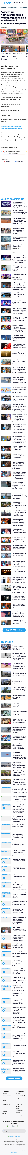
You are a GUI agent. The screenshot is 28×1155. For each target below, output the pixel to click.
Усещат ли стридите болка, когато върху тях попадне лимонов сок (19, 212)
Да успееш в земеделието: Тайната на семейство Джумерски (19, 963)
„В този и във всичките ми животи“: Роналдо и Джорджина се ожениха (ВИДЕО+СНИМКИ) (19, 311)
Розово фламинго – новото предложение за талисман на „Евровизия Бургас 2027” (19, 205)
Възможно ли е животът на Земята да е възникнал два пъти (19, 238)
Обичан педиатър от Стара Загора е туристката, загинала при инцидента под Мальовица (19, 656)
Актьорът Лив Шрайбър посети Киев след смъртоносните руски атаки (19, 853)
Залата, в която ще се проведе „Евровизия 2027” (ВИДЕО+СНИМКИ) (19, 294)
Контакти (13, 1142)
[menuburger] (2, 2)
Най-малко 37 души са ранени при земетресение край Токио (18, 1062)
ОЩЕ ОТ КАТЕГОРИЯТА (14, 630)
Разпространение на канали (9, 1141)
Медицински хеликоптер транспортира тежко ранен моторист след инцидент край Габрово (19, 755)
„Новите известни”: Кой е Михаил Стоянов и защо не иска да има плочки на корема (19, 319)
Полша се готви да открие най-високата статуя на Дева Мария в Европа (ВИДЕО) (19, 496)
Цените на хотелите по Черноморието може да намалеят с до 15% (19, 903)
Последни (5, 1093)
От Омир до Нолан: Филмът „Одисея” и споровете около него (19, 353)
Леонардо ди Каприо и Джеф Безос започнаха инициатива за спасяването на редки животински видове (19, 408)
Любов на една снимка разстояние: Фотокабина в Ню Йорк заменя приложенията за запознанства (19, 286)
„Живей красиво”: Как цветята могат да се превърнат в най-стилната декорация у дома (19, 371)
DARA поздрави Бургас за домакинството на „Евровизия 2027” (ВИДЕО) (19, 268)
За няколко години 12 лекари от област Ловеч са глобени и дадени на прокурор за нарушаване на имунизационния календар (19, 990)
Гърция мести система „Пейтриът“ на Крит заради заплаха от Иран (19, 689)
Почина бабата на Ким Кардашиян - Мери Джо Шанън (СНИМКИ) (19, 571)
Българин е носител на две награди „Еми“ (19, 554)
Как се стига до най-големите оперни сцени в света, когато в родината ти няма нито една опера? (19, 465)
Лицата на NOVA (20, 1095)
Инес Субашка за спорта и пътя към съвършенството (17, 945)
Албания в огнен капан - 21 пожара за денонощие (19, 697)
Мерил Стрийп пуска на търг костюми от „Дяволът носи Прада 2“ (19, 345)
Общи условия (19, 1142)
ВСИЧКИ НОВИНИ (14, 1078)
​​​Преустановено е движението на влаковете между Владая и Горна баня (18, 746)
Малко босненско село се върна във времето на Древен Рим (19, 448)
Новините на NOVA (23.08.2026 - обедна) (18, 875)
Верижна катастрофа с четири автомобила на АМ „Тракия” (19, 713)
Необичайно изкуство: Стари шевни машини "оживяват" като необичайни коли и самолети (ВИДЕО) (19, 1037)
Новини (15, 2)
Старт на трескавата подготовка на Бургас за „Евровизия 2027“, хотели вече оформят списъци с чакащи (19, 259)
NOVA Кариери (20, 1112)
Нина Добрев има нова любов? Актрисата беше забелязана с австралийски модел (19, 580)
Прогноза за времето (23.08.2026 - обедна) (18, 859)
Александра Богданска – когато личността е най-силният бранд (19, 547)
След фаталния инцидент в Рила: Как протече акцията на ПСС (18, 1054)
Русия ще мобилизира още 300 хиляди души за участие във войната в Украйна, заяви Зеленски (19, 790)
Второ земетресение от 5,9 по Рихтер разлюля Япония (18, 681)
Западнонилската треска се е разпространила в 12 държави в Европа (18, 666)
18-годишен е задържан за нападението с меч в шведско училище (19, 737)
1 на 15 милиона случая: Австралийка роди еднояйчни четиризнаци (19, 539)
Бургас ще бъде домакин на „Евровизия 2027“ (19, 302)
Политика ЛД (12, 1144)
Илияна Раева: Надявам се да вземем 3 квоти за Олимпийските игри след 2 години (19, 954)
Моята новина (6, 1098)
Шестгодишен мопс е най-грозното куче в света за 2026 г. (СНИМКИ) (18, 231)
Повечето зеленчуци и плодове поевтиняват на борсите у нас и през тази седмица (19, 799)
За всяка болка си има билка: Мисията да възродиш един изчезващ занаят (18, 938)
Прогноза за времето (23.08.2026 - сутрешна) (19, 1044)
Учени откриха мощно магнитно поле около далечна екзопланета (19, 597)
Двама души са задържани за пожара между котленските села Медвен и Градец (18, 765)
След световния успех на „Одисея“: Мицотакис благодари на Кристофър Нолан (19, 513)
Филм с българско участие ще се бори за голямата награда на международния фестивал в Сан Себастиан (19, 486)
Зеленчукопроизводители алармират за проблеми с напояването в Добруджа (19, 1010)
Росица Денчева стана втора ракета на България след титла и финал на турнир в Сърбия (19, 221)
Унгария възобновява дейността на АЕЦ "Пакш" (18, 826)
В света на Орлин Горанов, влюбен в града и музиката (19, 622)
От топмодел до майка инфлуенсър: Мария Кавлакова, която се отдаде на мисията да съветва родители (19, 439)
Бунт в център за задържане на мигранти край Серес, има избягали (19, 819)
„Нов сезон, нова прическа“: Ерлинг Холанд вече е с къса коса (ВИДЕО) (18, 647)
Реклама (8, 1139)
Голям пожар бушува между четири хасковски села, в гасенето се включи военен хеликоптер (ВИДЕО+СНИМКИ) (18, 808)
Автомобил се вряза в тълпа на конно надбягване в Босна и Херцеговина (18, 773)
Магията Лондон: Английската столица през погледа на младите (18, 338)
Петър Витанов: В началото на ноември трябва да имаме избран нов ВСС (18, 971)
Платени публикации (19, 1145)
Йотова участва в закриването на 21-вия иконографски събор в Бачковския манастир (19, 721)
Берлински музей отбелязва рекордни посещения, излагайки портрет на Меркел (18, 614)
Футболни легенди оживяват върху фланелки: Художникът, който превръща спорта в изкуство (19, 328)
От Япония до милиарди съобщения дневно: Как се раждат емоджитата (19, 390)
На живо (21, 2)
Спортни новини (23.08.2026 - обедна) (18, 867)
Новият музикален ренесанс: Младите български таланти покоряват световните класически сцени (19, 522)
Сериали (4, 1111)
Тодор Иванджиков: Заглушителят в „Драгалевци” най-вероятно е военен (18, 911)
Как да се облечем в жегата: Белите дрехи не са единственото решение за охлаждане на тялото (19, 381)
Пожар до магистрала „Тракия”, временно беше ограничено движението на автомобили (19, 920)
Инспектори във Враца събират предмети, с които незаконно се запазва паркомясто (19, 1020)
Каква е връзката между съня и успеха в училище (18, 361)
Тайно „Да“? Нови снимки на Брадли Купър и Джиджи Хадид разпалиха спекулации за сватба (19, 418)
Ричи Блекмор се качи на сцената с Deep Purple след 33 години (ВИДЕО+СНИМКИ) (19, 277)
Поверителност (5, 1144)
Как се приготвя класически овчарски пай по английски (18, 456)
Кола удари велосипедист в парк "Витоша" (18, 705)
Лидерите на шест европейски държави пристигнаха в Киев (18, 844)
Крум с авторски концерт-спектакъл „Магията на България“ (19, 929)
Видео (4, 1100)
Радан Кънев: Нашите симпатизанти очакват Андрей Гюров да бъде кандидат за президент (19, 980)
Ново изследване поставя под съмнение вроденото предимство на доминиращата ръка (19, 589)
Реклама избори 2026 (16, 1139)
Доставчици (7, 1142)
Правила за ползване (21, 1144)
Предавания (5, 1109)
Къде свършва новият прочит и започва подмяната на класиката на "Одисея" (19, 564)
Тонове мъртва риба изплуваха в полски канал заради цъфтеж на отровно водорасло (19, 782)
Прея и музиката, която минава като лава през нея (19, 605)
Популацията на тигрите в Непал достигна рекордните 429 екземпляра (19, 505)
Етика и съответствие (8, 1145)
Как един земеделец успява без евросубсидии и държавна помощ (18, 1001)
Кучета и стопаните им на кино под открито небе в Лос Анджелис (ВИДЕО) (19, 399)
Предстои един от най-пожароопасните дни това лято (19, 1070)
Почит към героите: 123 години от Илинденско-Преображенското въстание (19, 895)
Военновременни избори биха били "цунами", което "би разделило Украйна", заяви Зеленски (18, 836)
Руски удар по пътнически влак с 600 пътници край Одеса (19, 673)
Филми (4, 1113)
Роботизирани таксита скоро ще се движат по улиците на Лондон (19, 1027)
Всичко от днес (6, 1095)
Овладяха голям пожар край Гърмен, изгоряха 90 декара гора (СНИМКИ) (19, 730)
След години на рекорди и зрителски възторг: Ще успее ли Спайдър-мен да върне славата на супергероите (19, 475)
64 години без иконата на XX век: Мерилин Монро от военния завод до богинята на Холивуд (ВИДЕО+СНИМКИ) (19, 428)
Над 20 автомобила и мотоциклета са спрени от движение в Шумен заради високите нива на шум (19, 886)
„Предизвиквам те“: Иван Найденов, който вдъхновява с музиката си (19, 532)
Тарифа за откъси (19, 1141)
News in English (19, 1115)
